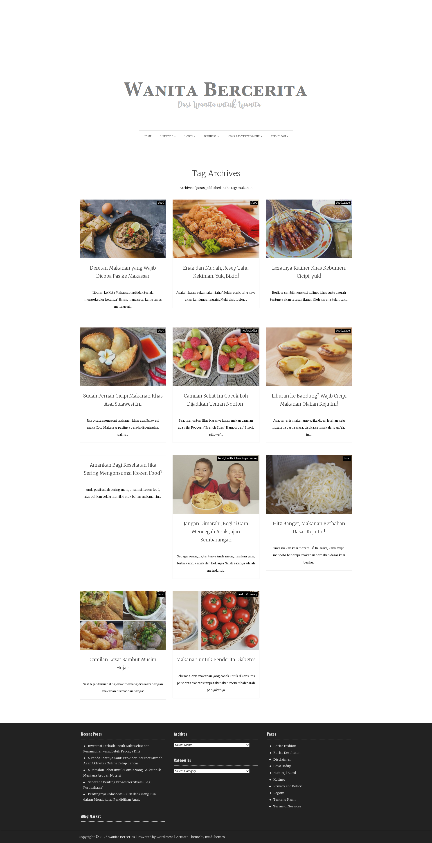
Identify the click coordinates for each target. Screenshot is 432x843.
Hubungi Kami (284, 773)
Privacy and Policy (287, 786)
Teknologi (278, 136)
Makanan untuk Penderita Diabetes (216, 659)
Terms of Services (287, 806)
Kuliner (279, 779)
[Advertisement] (136, 31)
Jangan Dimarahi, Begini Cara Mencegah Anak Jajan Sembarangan (216, 532)
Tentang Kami (284, 800)
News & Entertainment (244, 136)
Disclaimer (282, 759)
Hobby (188, 136)
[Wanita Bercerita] (216, 113)
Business (210, 136)
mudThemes (215, 837)
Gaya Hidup (282, 766)
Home (147, 136)
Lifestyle (166, 136)
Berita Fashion (284, 746)
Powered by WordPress (155, 837)
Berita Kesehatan (286, 753)
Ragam (278, 793)
